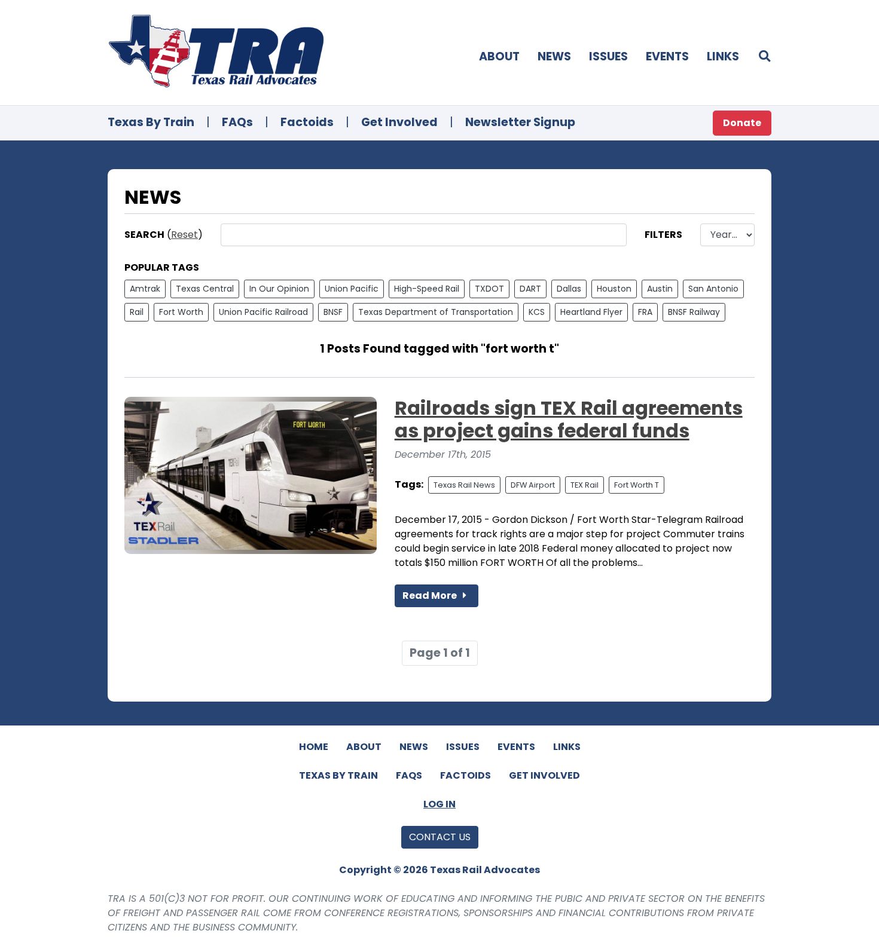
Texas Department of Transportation (435, 312)
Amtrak (145, 289)
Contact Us (440, 837)
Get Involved (399, 122)
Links (723, 56)
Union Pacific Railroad (263, 312)
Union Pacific (352, 289)
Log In (439, 804)
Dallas (569, 289)
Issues (608, 56)
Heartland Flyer (591, 312)
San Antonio (713, 289)
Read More (430, 595)
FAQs (237, 122)
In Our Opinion (279, 289)
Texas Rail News (464, 485)
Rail (137, 312)
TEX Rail (584, 485)
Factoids (307, 122)
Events (667, 56)
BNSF (333, 312)
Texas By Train (151, 122)
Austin (660, 289)
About (499, 56)
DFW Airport (533, 485)
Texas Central (205, 289)
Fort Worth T (636, 485)
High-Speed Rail (426, 289)
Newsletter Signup (520, 122)
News (554, 56)
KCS (537, 312)
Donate (742, 123)
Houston (614, 289)
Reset (184, 234)
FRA (645, 312)
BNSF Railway (694, 312)
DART (530, 289)
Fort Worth (181, 312)
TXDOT (489, 289)
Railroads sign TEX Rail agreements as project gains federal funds (569, 419)
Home (313, 747)
